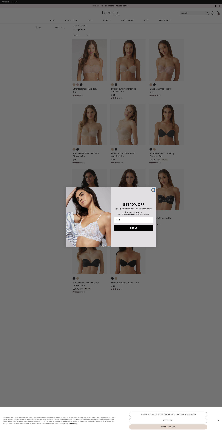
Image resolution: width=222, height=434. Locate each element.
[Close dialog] (153, 190)
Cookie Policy (73, 423)
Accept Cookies (168, 427)
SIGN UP (133, 228)
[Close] (218, 420)
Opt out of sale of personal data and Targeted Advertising (168, 414)
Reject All (168, 420)
